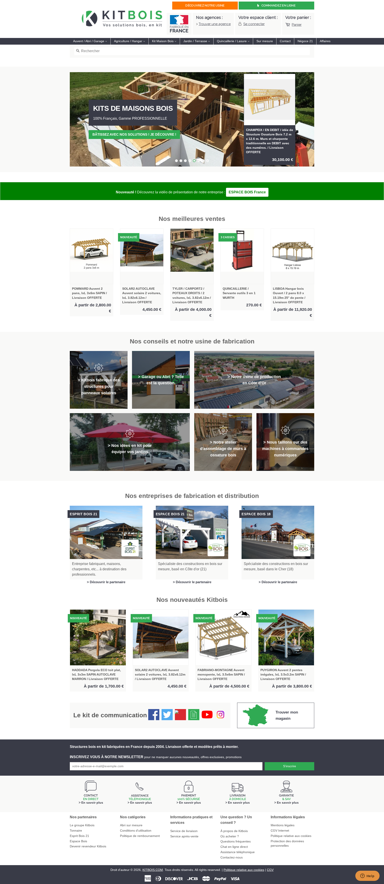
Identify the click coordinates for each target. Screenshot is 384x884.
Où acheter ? (229, 836)
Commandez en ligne (278, 5)
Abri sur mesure (131, 825)
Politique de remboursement (140, 836)
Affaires (325, 41)
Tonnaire (76, 830)
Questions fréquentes (235, 841)
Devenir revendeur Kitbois (88, 846)
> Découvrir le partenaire (106, 582)
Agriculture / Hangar (128, 41)
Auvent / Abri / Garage (89, 41)
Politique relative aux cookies (291, 836)
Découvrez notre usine (204, 5)
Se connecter (254, 24)
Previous (79, 119)
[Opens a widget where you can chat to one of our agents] (367, 876)
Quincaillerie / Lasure (232, 41)
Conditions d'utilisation (135, 830)
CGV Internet (280, 830)
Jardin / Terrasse (195, 41)
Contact (285, 41)
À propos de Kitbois (234, 831)
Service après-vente (184, 836)
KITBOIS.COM (152, 870)
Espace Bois (78, 841)
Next (305, 119)
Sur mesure (264, 41)
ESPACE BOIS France (247, 192)
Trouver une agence (215, 24)
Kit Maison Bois (163, 41)
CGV (270, 870)
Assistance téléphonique (237, 852)
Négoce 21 (305, 41)
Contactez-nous (231, 857)
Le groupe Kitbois (82, 825)
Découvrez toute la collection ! (124, 134)
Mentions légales (282, 825)
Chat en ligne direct (234, 846)
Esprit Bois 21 (79, 836)
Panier (297, 25)
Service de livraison (184, 831)
